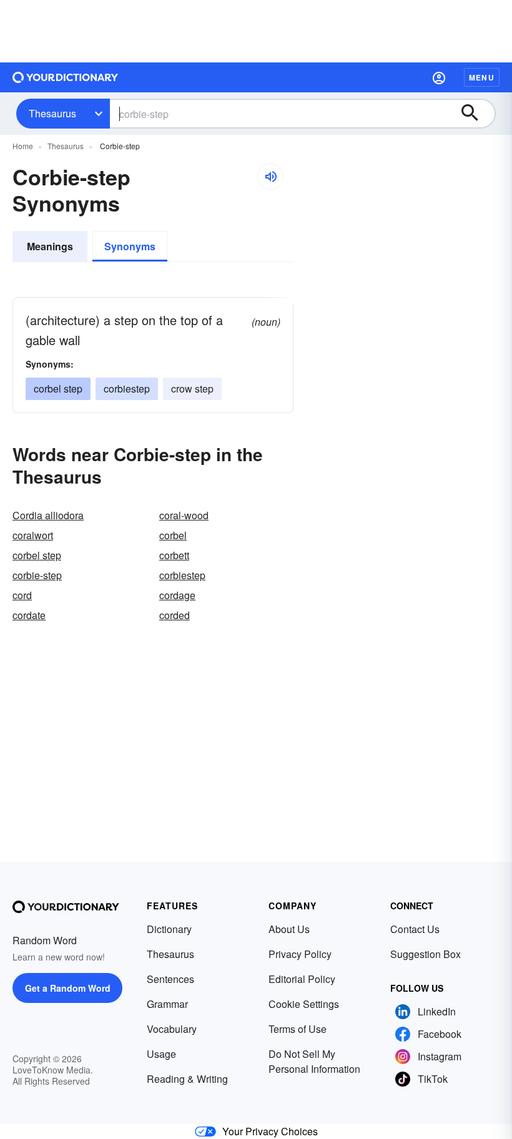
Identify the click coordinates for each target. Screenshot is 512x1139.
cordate (29, 615)
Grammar (167, 1004)
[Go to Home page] (65, 77)
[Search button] (476, 113)
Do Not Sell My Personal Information (314, 1061)
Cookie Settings (303, 1004)
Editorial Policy (301, 979)
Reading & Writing (187, 1079)
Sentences (170, 979)
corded (174, 615)
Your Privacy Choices (270, 1131)
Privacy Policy (300, 954)
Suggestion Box (425, 954)
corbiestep (127, 388)
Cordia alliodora (48, 515)
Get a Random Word (68, 988)
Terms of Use (297, 1029)
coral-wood (184, 515)
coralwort (32, 535)
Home (22, 145)
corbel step (58, 388)
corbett (174, 555)
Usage (161, 1054)
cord (22, 595)
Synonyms (129, 246)
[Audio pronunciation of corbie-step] (270, 177)
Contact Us (415, 929)
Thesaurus (52, 113)
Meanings (50, 246)
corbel (173, 535)
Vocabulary (172, 1029)
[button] (438, 77)
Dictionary (169, 929)
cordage (177, 595)
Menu (482, 77)
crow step (192, 388)
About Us (289, 929)
